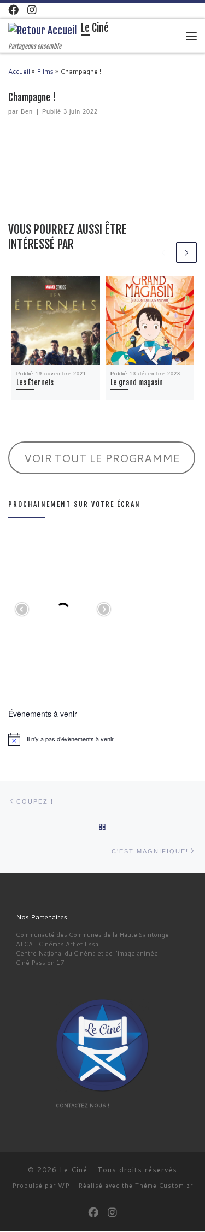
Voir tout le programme (102, 457)
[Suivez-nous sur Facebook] (13, 9)
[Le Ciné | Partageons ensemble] (42, 30)
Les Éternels (35, 382)
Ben (27, 111)
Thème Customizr (164, 1185)
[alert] (102, 739)
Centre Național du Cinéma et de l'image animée (87, 953)
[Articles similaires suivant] (186, 252)
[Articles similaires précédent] (163, 252)
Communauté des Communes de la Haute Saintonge (92, 934)
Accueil (19, 71)
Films (45, 71)
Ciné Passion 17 (40, 962)
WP (64, 1185)
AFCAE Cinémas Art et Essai (58, 943)
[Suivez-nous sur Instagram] (32, 9)
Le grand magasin (136, 382)
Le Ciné (73, 1170)
